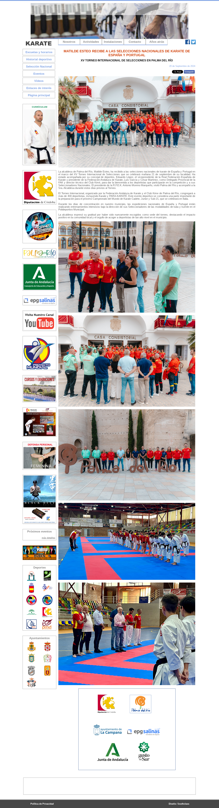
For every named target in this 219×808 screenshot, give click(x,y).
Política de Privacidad (42, 804)
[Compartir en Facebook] (189, 72)
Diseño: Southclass (179, 804)
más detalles (48, 538)
